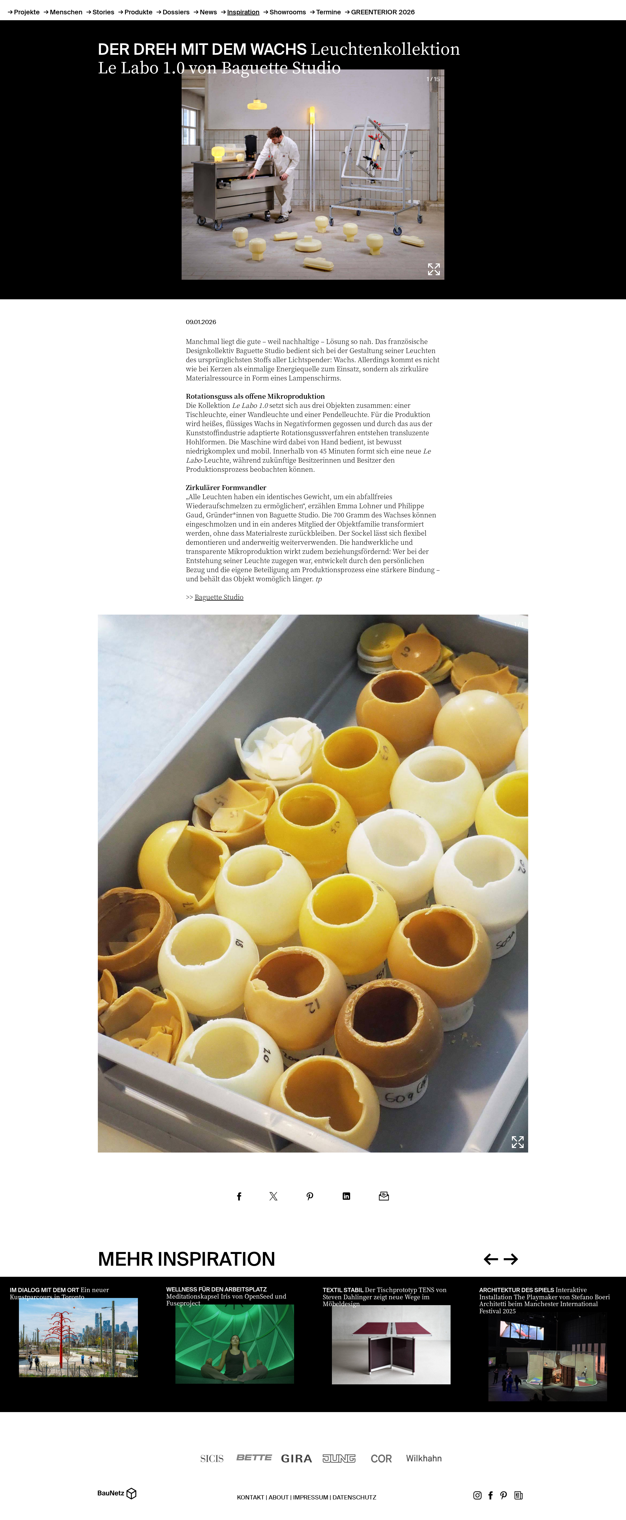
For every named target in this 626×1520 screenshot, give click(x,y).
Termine (328, 12)
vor (510, 1257)
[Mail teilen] (384, 1197)
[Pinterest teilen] (310, 1197)
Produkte (139, 12)
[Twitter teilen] (273, 1197)
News (208, 12)
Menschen (66, 12)
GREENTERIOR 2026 (383, 12)
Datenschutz (354, 1497)
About (279, 1497)
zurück (490, 1257)
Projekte (27, 12)
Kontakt (250, 1497)
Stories (103, 12)
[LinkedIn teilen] (346, 1197)
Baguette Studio (219, 597)
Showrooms (288, 12)
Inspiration (243, 12)
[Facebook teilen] (239, 1197)
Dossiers (176, 12)
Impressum (310, 1497)
